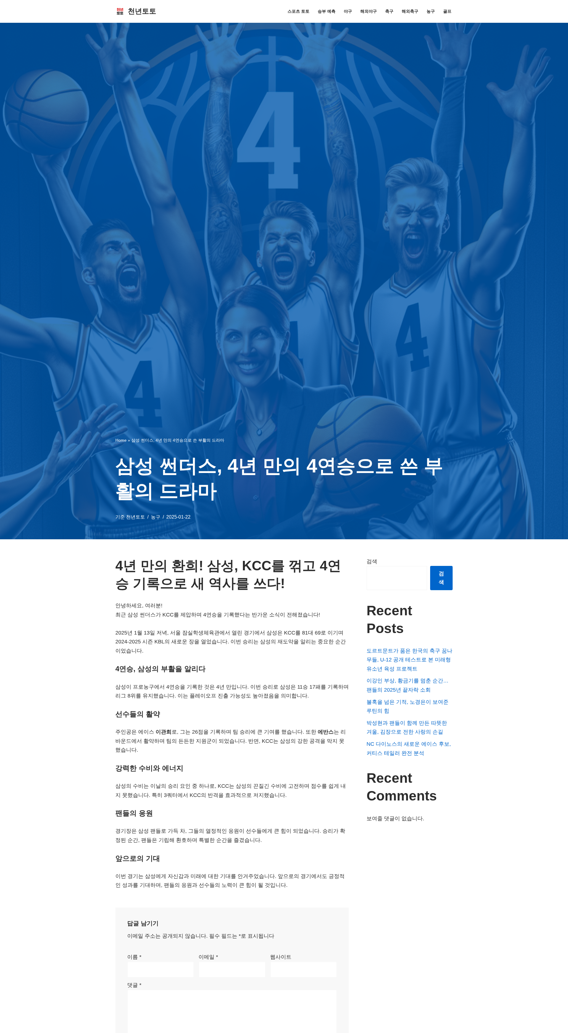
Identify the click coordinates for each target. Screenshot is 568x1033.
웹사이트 (280, 957)
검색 (372, 561)
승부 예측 (326, 11)
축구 (389, 11)
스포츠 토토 (298, 11)
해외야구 (368, 11)
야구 (348, 11)
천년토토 (135, 516)
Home (121, 440)
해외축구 (410, 11)
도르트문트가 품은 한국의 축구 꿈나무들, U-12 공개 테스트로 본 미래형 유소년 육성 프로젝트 (409, 660)
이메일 (208, 957)
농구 (431, 11)
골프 (447, 11)
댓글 (134, 985)
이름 (134, 957)
